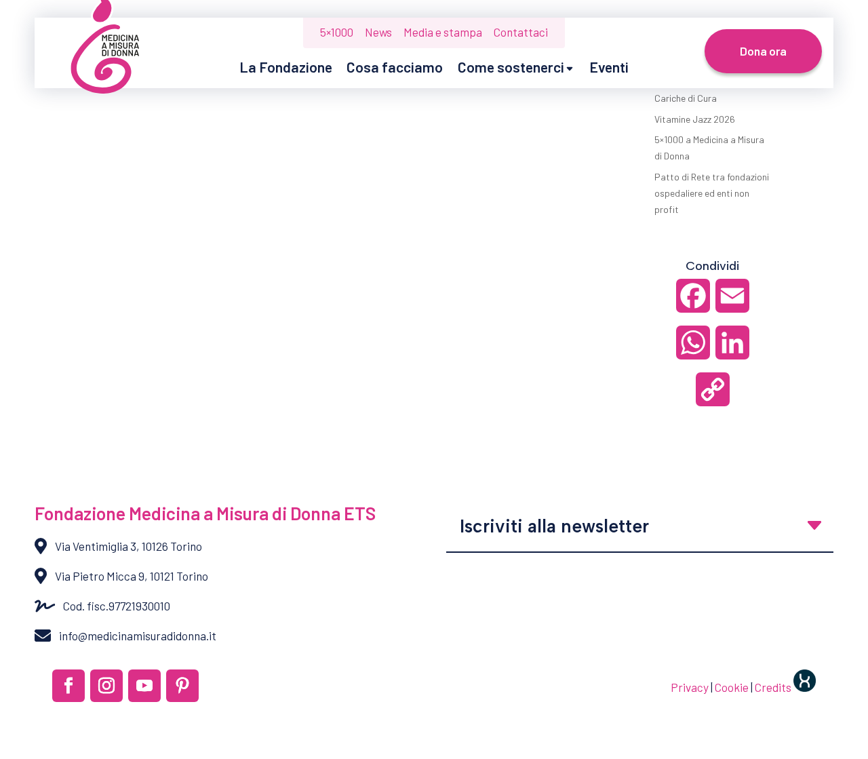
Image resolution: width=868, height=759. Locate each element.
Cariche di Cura (685, 98)
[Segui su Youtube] (144, 685)
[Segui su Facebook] (68, 685)
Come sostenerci (511, 66)
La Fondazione (285, 66)
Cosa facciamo (395, 66)
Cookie (732, 687)
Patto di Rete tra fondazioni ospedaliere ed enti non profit (711, 193)
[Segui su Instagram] (106, 685)
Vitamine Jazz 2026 (694, 119)
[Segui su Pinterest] (182, 685)
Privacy (690, 687)
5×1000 (336, 32)
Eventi (609, 66)
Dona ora (763, 51)
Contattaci (521, 32)
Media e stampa (442, 32)
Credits (774, 687)
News (378, 32)
